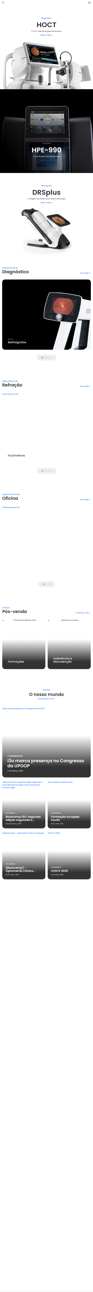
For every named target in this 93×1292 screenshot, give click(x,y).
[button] (89, 3)
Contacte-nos (82, 612)
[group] (46, 315)
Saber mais (45, 35)
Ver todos (84, 273)
